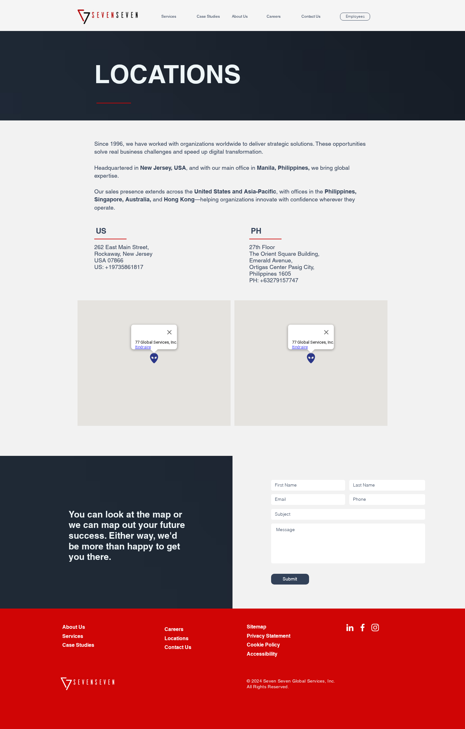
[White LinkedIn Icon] (350, 627)
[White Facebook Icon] (362, 627)
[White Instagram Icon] (375, 627)
